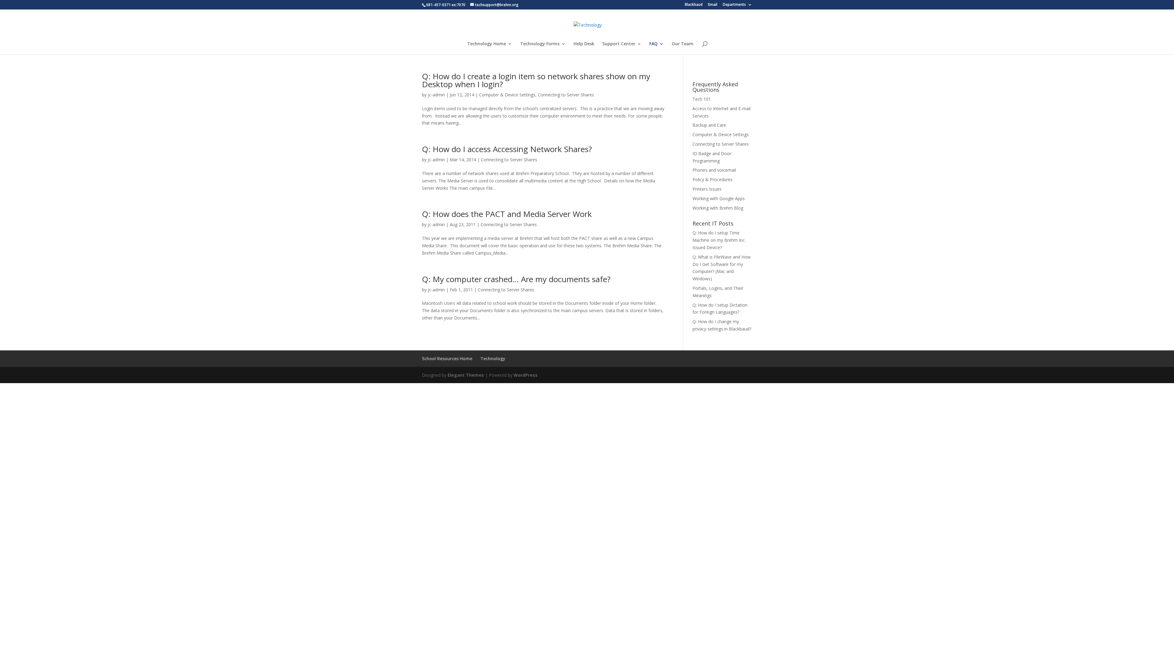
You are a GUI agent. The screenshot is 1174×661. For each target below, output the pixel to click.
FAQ (653, 44)
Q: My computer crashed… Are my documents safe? (516, 279)
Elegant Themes (466, 375)
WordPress (525, 375)
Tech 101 (701, 99)
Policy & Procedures (712, 179)
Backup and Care (709, 125)
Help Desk (584, 44)
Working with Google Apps (718, 198)
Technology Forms (539, 44)
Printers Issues (707, 189)
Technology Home (486, 44)
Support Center (618, 44)
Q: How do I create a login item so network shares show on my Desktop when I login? (536, 80)
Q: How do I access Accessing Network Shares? (507, 149)
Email (712, 5)
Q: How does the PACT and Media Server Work (507, 213)
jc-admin (436, 95)
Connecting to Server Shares (566, 95)
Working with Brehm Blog (717, 208)
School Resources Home (447, 358)
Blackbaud (694, 5)
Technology (492, 358)
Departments (734, 5)
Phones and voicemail (714, 170)
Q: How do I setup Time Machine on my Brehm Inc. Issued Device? (719, 240)
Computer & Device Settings (507, 95)
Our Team (682, 44)
